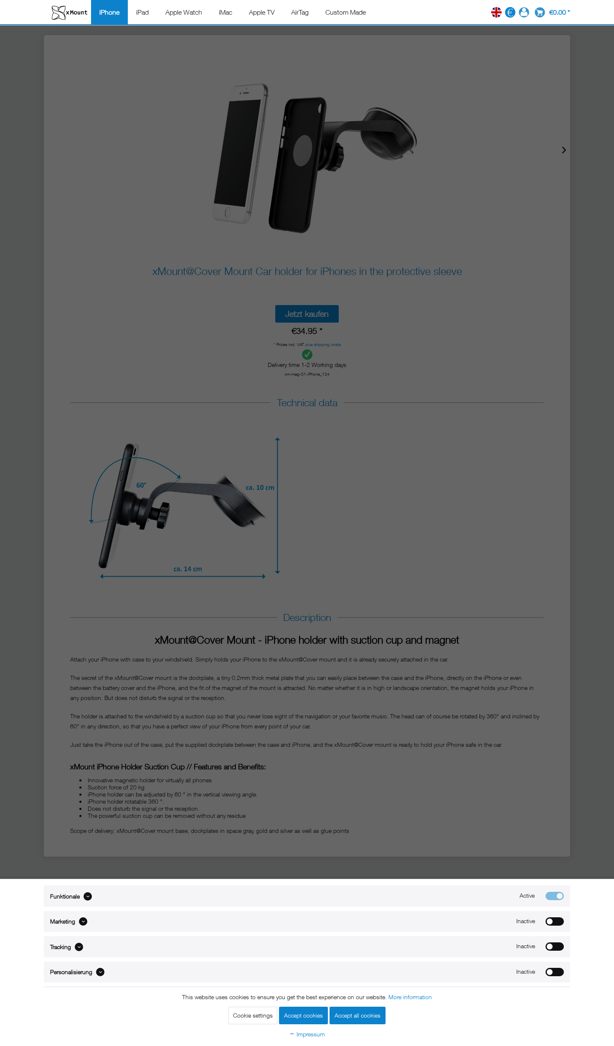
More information (410, 996)
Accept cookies (303, 1015)
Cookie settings (253, 1015)
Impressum (310, 1034)
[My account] (524, 12)
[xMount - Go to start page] (69, 12)
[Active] (554, 896)
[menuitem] (109, 12)
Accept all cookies (358, 1015)
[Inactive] (554, 921)
